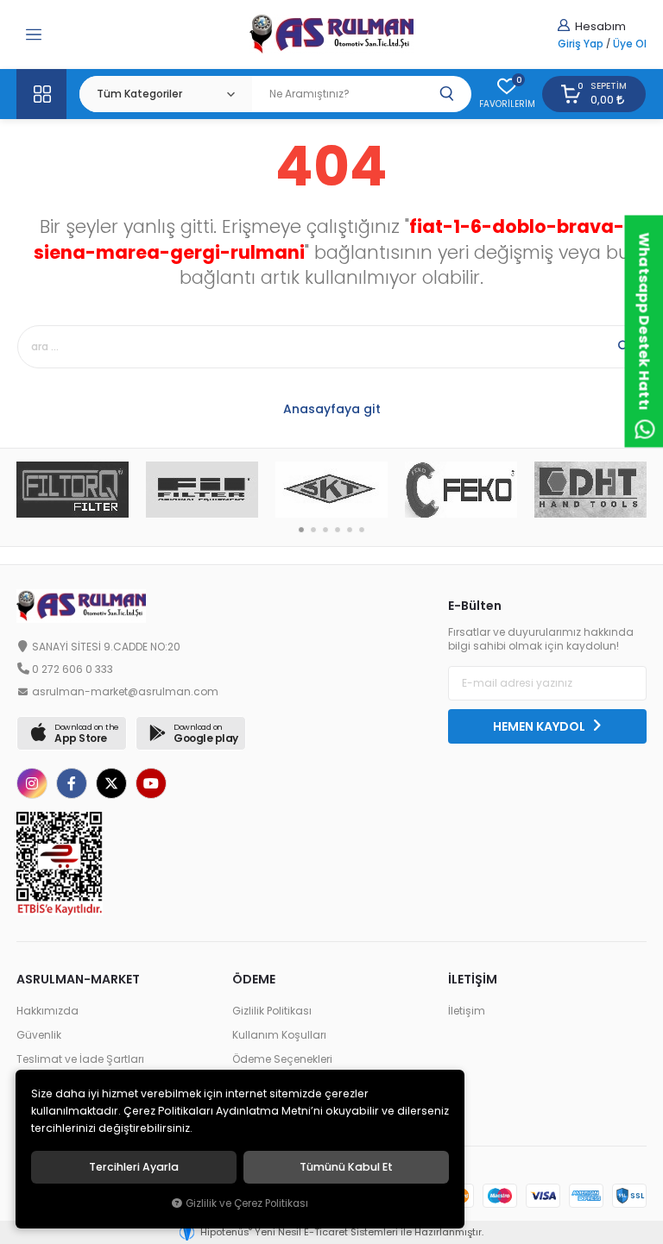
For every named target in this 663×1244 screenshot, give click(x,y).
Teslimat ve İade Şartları (80, 1059)
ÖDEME (253, 979)
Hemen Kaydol (540, 726)
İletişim (466, 1011)
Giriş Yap (580, 44)
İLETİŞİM (472, 979)
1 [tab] (301, 529)
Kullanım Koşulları (279, 1035)
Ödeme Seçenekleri (282, 1059)
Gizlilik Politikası (272, 1011)
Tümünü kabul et (346, 1167)
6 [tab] (361, 529)
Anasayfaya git (332, 409)
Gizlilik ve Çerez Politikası (247, 1203)
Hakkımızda (47, 1011)
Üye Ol (630, 44)
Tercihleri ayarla (134, 1167)
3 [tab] (325, 529)
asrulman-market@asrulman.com (125, 692)
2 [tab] (313, 529)
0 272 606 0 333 (72, 669)
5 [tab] (349, 529)
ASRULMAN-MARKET (78, 979)
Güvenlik (38, 1035)
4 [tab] (337, 529)
